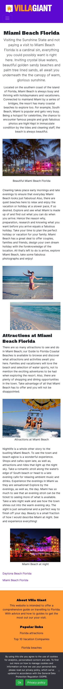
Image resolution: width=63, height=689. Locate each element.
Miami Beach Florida (15, 580)
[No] (58, 670)
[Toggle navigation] (7, 18)
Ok (19, 682)
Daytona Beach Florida (17, 573)
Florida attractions (31, 633)
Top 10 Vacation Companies (31, 639)
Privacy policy (36, 682)
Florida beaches (32, 647)
